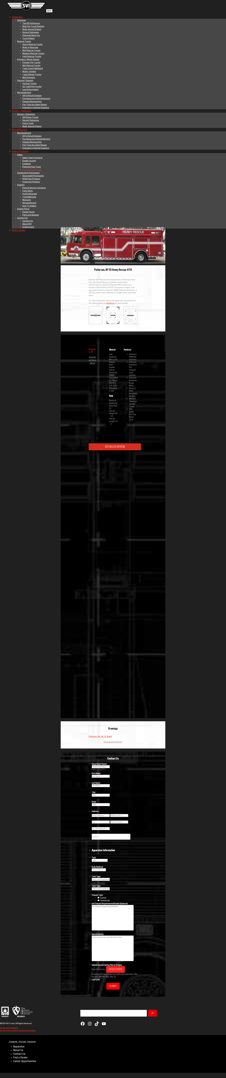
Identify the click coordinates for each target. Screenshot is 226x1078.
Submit (113, 985)
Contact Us (19, 1054)
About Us (18, 1050)
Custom (103, 898)
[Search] (152, 1013)
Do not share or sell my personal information (18, 1030)
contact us (110, 303)
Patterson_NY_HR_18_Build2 (100, 736)
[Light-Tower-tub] (131, 711)
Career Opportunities (24, 1061)
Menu (49, 11)
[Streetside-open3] (131, 520)
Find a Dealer (20, 1057)
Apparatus (18, 1046)
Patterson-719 (92, 350)
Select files (115, 969)
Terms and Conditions (9, 1028)
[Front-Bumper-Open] (131, 647)
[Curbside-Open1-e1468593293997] (131, 583)
